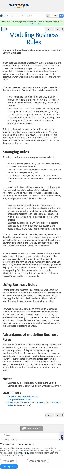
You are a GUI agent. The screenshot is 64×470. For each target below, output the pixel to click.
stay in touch (33, 428)
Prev (49, 29)
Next (58, 29)
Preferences (8, 461)
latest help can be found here (31, 24)
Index (13, 16)
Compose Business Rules (19, 399)
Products (7, 435)
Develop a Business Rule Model (23, 396)
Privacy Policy (22, 453)
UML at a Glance (10, 439)
